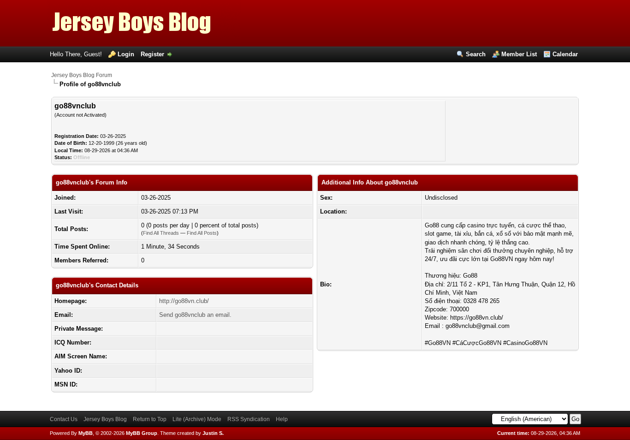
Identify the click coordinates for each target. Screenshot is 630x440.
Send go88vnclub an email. (195, 314)
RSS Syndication (248, 419)
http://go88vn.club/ (184, 300)
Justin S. (213, 433)
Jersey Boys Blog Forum (81, 75)
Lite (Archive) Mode (196, 419)
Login (126, 54)
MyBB (85, 433)
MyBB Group (141, 433)
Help (282, 419)
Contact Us (63, 419)
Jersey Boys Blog (105, 419)
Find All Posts (202, 233)
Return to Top (149, 419)
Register (152, 54)
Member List (519, 54)
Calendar (565, 54)
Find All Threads (161, 233)
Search (476, 54)
